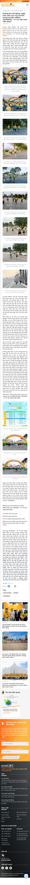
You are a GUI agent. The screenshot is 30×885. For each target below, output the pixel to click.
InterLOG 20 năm (17, 10)
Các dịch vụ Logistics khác (5, 843)
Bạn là (3, 741)
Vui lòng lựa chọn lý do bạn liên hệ (11, 749)
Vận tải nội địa (5, 833)
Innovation (6, 596)
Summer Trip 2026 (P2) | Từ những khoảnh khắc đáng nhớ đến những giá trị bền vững (14, 655)
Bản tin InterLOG (22, 812)
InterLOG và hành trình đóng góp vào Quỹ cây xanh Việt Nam (10, 710)
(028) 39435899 (10, 1)
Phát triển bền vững (5, 818)
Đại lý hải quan (6, 836)
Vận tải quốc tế (6, 831)
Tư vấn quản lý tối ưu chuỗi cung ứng (22, 834)
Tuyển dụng (4, 815)
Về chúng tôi (5, 812)
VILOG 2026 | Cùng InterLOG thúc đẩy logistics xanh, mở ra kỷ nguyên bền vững (14, 626)
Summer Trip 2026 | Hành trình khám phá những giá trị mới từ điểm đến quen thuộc (14, 685)
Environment (7, 593)
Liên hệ (19, 819)
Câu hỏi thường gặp (21, 815)
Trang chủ (6, 10)
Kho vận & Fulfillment (4, 839)
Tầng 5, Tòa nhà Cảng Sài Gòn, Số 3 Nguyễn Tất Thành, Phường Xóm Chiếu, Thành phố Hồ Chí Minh (14, 781)
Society (16, 593)
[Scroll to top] (26, 882)
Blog (2, 821)
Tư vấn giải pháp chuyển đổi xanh (21, 838)
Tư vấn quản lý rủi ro (23, 831)
